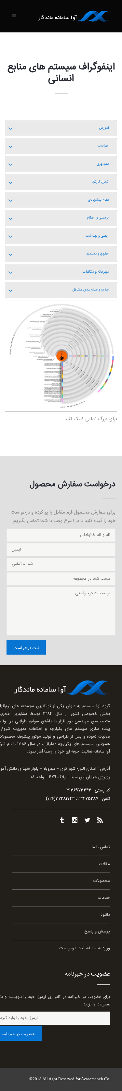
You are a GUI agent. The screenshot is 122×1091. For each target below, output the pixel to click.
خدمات (104, 898)
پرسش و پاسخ (97, 932)
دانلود (105, 915)
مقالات (104, 864)
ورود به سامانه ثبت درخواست (84, 948)
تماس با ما (101, 847)
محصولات (101, 881)
